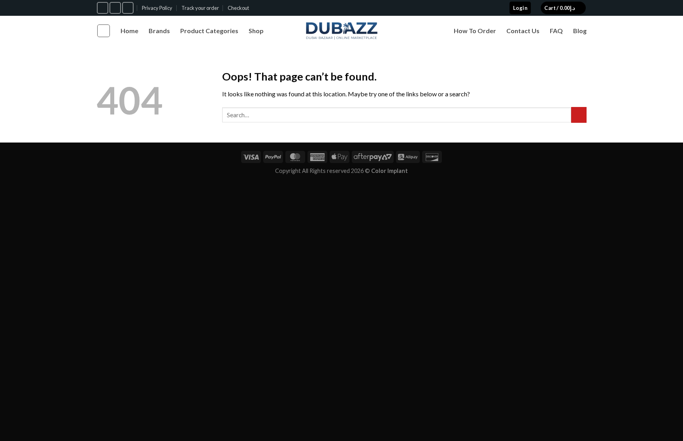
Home (129, 30)
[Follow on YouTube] (128, 7)
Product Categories (209, 30)
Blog (580, 30)
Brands (159, 30)
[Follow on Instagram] (115, 7)
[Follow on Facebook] (102, 7)
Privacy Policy (157, 8)
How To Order (475, 30)
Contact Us (523, 30)
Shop (256, 30)
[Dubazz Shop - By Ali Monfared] (342, 30)
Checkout (238, 8)
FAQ (556, 30)
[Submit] (579, 114)
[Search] (103, 30)
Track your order (200, 8)
